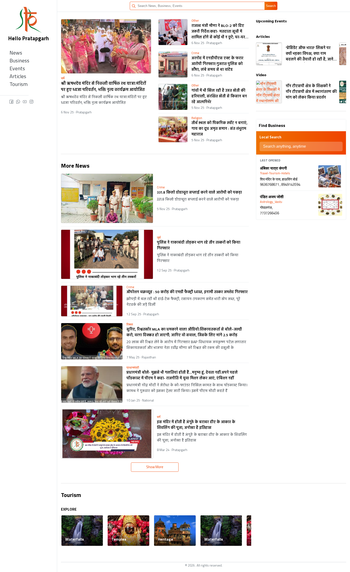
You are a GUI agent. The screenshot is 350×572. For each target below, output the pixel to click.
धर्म (63, 78)
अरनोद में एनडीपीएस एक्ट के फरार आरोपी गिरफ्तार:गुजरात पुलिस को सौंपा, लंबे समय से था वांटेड (217, 64)
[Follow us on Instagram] (31, 102)
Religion (196, 118)
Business (19, 60)
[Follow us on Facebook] (13, 102)
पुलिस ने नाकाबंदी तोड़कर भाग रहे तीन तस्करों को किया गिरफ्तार (198, 245)
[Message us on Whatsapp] (19, 102)
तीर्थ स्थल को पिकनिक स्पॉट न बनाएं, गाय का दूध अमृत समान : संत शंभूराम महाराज (219, 128)
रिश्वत (129, 324)
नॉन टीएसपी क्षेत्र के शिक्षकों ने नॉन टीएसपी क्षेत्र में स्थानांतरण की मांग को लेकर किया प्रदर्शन (311, 91)
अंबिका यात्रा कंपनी (273, 168)
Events (17, 68)
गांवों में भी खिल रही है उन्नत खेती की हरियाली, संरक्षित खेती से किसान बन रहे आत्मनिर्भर (219, 96)
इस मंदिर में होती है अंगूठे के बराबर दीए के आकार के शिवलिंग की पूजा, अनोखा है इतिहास (196, 425)
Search (271, 6)
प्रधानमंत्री (132, 367)
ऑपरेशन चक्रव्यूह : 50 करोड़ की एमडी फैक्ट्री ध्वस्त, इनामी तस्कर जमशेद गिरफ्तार (187, 292)
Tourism (19, 84)
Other (195, 20)
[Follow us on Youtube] (26, 102)
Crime (195, 53)
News (16, 53)
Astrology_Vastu (271, 202)
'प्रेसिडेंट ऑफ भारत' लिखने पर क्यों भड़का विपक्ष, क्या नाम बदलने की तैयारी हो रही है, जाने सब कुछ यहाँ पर (309, 53)
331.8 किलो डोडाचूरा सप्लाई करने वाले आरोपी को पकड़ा (199, 193)
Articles (18, 76)
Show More (154, 467)
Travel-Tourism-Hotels (275, 173)
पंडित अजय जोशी (272, 197)
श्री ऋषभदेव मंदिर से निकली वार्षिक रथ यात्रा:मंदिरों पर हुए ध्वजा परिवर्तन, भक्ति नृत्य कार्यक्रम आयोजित (103, 87)
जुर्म (159, 237)
